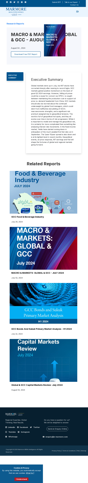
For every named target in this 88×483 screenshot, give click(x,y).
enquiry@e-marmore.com (57, 437)
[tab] (15, 76)
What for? (30, 473)
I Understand (21, 479)
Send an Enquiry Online (57, 429)
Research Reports (15, 23)
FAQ (78, 451)
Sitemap (83, 451)
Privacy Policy (56, 451)
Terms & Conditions (69, 451)
